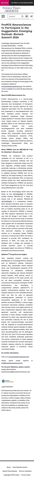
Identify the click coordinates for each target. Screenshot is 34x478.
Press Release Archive (20, 467)
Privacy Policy (26, 475)
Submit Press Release (10, 471)
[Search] (22, 16)
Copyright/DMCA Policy (11, 475)
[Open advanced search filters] (26, 16)
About (9, 467)
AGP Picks (4, 3)
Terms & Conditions (25, 471)
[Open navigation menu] (3, 16)
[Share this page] (31, 16)
